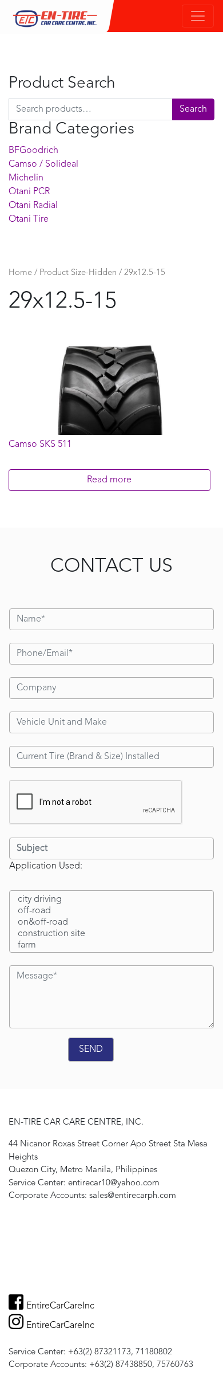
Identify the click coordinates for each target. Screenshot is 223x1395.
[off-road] (111, 911)
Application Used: (45, 866)
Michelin (26, 178)
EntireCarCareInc (60, 1306)
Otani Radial (33, 205)
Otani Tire (29, 219)
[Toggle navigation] (198, 16)
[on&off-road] (111, 923)
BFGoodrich (33, 150)
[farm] (111, 946)
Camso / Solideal (43, 164)
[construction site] (111, 934)
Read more (109, 480)
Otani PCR (29, 192)
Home (20, 273)
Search (193, 109)
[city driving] (111, 900)
